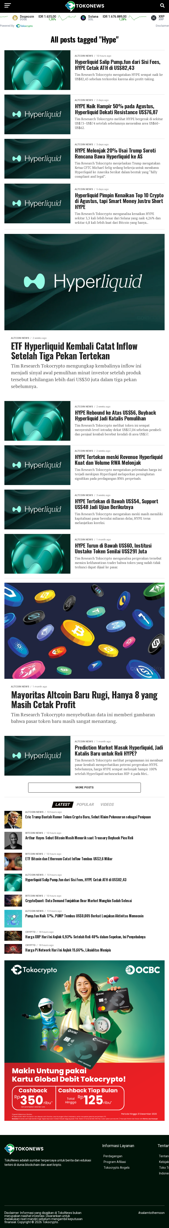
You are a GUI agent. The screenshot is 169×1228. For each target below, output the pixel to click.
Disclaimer (162, 25)
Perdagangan (112, 1156)
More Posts (84, 787)
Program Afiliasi (115, 1162)
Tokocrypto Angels (117, 1167)
